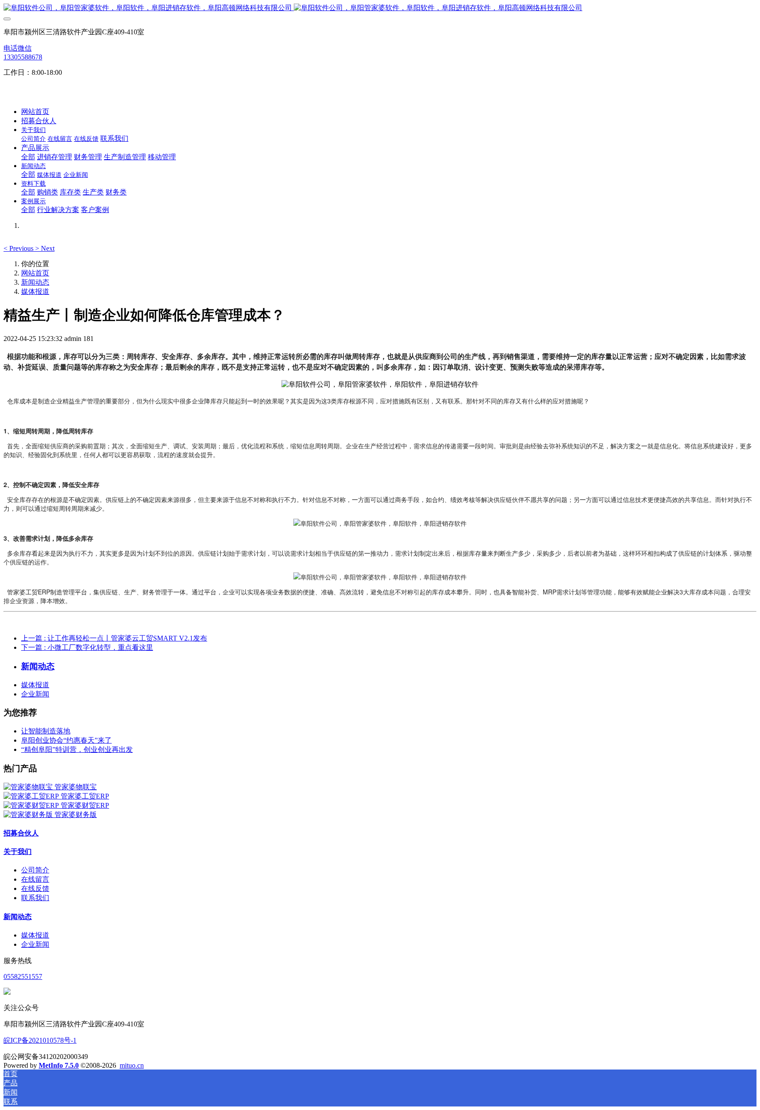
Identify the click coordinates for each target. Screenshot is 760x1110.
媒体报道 (35, 291)
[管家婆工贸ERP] (32, 796)
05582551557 (23, 976)
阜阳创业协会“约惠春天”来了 (66, 740)
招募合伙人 (21, 833)
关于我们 (18, 851)
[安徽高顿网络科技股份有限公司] (380, 8)
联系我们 (35, 897)
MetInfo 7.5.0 (59, 1065)
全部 (28, 157)
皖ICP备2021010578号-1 (40, 1040)
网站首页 (35, 111)
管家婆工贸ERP (85, 796)
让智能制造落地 (45, 731)
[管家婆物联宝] (29, 787)
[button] (19, 248)
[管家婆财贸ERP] (32, 805)
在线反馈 (35, 888)
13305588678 (23, 57)
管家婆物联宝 (76, 787)
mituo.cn (132, 1065)
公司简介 (35, 870)
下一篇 (87, 647)
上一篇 (114, 638)
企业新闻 (35, 694)
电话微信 (18, 48)
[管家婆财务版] (29, 814)
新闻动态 (35, 282)
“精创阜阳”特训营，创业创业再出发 (77, 749)
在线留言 (35, 879)
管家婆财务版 (76, 814)
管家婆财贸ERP (85, 805)
